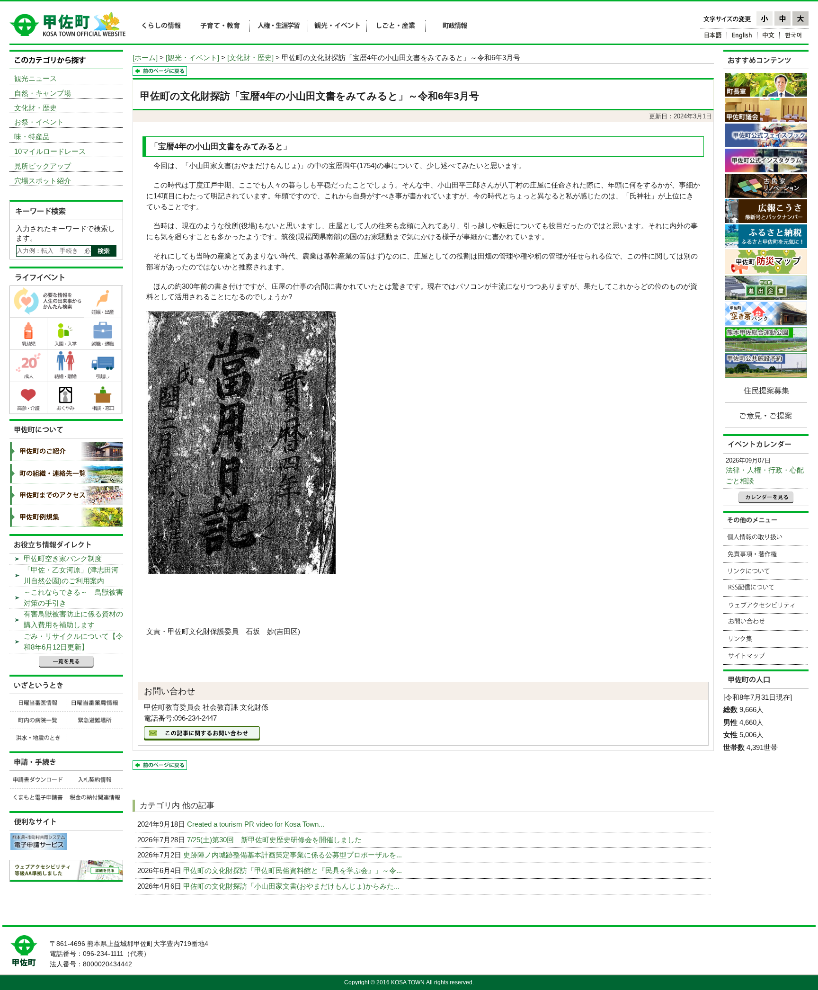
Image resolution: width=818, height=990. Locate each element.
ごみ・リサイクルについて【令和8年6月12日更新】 (73, 641)
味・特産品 (32, 137)
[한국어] (794, 37)
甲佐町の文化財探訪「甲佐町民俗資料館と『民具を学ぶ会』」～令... (293, 870)
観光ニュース (35, 78)
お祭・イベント (39, 122)
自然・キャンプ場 (42, 93)
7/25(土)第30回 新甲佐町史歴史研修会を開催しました (275, 840)
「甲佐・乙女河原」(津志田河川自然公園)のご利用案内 (71, 575)
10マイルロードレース (50, 151)
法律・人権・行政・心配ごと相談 (765, 475)
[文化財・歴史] (250, 58)
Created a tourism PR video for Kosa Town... (256, 824)
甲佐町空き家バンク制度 (63, 558)
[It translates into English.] (742, 37)
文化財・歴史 (35, 108)
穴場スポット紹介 (42, 181)
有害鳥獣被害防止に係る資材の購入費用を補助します (73, 619)
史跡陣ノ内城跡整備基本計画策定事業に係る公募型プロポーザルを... (293, 855)
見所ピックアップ (42, 166)
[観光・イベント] (192, 58)
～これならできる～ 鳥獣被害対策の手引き (73, 597)
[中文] (768, 37)
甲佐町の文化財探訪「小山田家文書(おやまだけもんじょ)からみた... (292, 886)
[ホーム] (145, 58)
